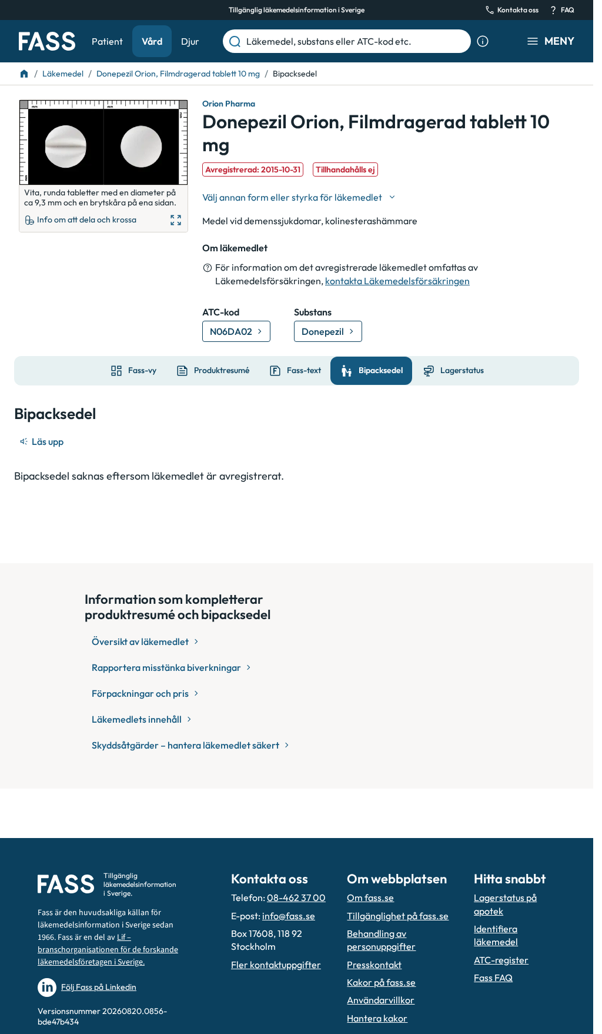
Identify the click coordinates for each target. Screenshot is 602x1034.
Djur (190, 41)
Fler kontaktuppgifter (276, 964)
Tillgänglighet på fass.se (398, 916)
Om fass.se (370, 897)
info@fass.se (288, 916)
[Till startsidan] (24, 73)
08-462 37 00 (296, 897)
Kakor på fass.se (381, 982)
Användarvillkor (380, 1000)
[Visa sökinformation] (483, 41)
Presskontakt (374, 964)
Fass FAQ (493, 977)
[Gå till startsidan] (47, 41)
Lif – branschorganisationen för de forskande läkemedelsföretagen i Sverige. (108, 950)
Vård (152, 41)
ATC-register (501, 960)
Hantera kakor (377, 1018)
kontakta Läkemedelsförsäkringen (397, 281)
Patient (107, 41)
